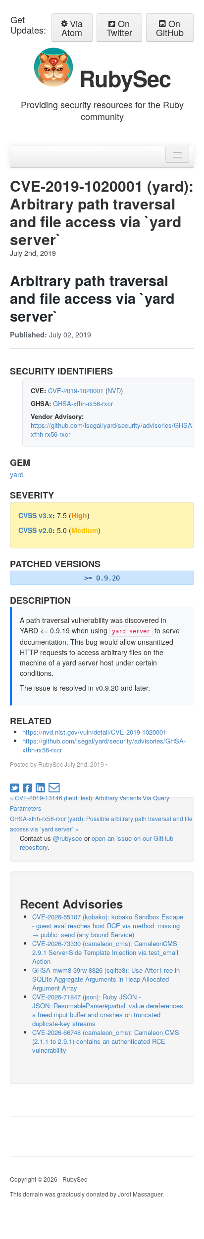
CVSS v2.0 (35, 530)
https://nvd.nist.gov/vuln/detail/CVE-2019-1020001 (94, 732)
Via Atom (72, 28)
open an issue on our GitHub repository (96, 842)
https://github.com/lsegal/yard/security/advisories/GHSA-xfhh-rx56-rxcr (112, 429)
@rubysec (67, 838)
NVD (114, 390)
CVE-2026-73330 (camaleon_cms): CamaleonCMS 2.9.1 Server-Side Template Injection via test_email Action (105, 952)
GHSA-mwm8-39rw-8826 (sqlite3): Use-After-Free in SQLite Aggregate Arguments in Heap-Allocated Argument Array (106, 978)
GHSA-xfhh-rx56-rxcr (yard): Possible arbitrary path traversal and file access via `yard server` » (101, 823)
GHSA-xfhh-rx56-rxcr (83, 403)
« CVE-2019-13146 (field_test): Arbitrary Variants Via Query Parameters (89, 802)
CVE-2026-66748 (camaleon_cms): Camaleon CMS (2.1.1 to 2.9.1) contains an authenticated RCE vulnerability (105, 1041)
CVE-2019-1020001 (75, 390)
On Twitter (119, 28)
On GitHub (170, 28)
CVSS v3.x (35, 515)
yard (17, 474)
